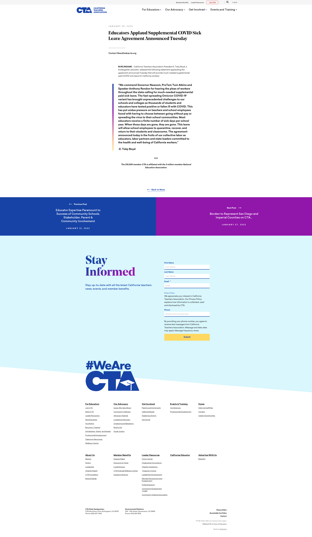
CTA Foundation (91, 475)
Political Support (148, 485)
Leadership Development (152, 475)
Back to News (158, 190)
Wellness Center (92, 443)
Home (201, 404)
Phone (167, 310)
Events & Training (179, 404)
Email (167, 282)
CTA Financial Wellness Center (126, 471)
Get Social (146, 420)
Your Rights (89, 424)
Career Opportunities (206, 416)
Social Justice (119, 431)
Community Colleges (122, 412)
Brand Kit (201, 459)
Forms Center (147, 459)
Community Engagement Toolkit (152, 490)
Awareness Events (149, 416)
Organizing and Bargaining (124, 424)
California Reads (148, 412)
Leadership (89, 467)
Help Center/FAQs (205, 408)
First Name (169, 263)
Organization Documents (152, 463)
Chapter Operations (149, 467)
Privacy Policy (169, 293)
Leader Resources (197, 2)
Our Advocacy (174, 10)
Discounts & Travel (121, 463)
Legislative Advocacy (122, 420)
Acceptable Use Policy (218, 513)
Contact (201, 412)
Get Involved (197, 10)
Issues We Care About (122, 408)
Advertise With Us (207, 455)
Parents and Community (151, 408)
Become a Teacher (92, 428)
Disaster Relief (119, 459)
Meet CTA (89, 412)
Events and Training (223, 10)
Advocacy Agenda (121, 416)
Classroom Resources (93, 439)
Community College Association (154, 495)
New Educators (91, 420)
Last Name (169, 272)
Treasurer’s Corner (149, 471)
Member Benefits (182, 2)
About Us (90, 455)
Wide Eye (223, 529)
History (88, 463)
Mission (88, 459)
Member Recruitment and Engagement (152, 480)
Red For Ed (118, 428)
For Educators (151, 10)
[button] (226, 2)
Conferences (175, 408)
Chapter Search (91, 471)
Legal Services (119, 467)
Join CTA (89, 408)
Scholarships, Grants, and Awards (98, 431)
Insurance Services (121, 475)
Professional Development (96, 435)
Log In (234, 2)
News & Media (91, 479)
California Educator (180, 455)
